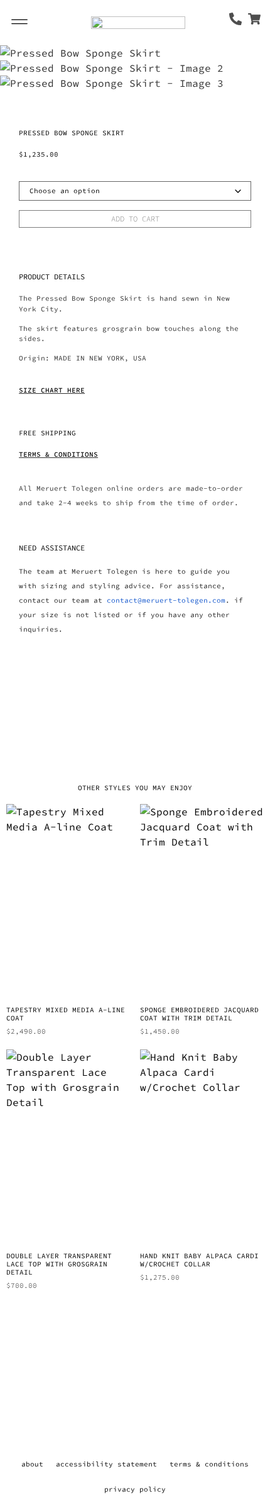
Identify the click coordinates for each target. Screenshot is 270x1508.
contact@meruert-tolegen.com (166, 600)
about (32, 1464)
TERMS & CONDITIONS (58, 454)
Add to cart (135, 218)
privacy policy (135, 1489)
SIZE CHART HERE (52, 390)
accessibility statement (106, 1464)
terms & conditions (209, 1464)
